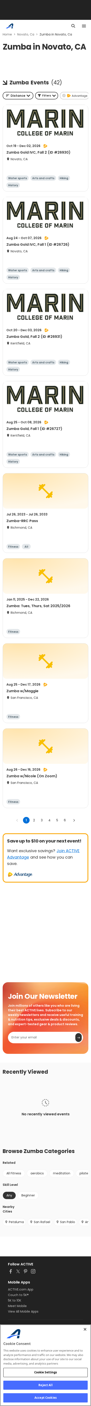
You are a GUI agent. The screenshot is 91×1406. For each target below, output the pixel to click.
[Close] (85, 1329)
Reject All (45, 1385)
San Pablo (67, 1222)
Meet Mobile (17, 1306)
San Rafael (42, 1222)
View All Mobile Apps (23, 1311)
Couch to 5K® (18, 1295)
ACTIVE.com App (20, 1289)
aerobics (37, 1173)
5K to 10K (14, 1300)
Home (7, 34)
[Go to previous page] (17, 820)
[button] (46, 95)
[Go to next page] (74, 820)
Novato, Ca (25, 34)
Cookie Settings (45, 1372)
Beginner (28, 1195)
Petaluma (16, 1222)
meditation (61, 1173)
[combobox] (18, 95)
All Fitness (13, 1173)
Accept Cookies (45, 1398)
